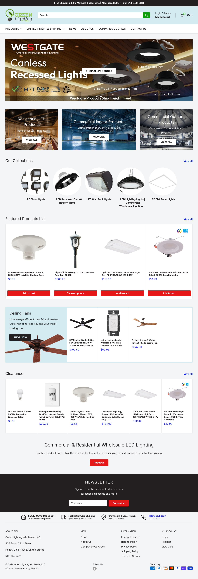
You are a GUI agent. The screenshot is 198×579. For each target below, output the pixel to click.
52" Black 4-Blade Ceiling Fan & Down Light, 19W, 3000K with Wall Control (81, 343)
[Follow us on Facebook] (95, 568)
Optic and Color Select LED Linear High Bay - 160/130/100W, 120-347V (121, 273)
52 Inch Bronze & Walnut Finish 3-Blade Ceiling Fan (144, 341)
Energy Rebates (130, 537)
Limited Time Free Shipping (44, 28)
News (73, 28)
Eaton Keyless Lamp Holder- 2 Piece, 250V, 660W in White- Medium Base (26, 273)
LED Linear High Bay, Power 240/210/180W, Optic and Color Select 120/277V (113, 415)
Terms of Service (130, 556)
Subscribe (119, 503)
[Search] (146, 15)
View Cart (167, 546)
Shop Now (20, 337)
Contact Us (138, 28)
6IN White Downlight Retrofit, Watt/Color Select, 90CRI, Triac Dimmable (169, 273)
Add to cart (28, 293)
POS (7, 568)
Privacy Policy (129, 546)
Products (12, 28)
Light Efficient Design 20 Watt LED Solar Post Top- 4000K (74, 273)
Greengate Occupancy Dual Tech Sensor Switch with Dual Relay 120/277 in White (52, 415)
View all (188, 161)
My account (162, 16)
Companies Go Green (112, 28)
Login (165, 537)
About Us (87, 28)
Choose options (75, 293)
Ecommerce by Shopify (27, 568)
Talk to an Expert (157, 516)
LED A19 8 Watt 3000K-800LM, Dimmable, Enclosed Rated (19, 414)
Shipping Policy (130, 551)
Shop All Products (99, 71)
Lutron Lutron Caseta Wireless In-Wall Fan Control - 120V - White (111, 343)
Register (166, 541)
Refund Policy (129, 541)
